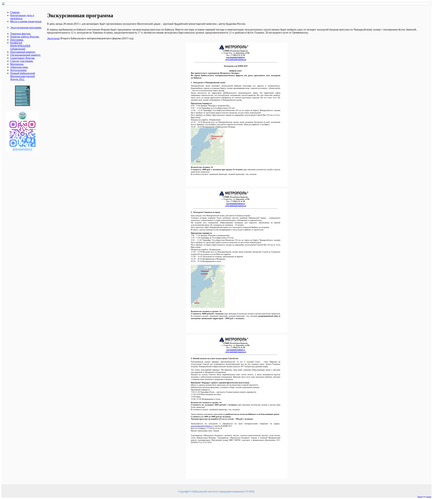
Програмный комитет (23, 51)
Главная (15, 12)
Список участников (21, 61)
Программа (17, 39)
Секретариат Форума (22, 58)
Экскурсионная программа (25, 27)
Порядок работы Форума (25, 36)
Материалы (17, 64)
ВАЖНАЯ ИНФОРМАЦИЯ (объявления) (20, 45)
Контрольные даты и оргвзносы (22, 17)
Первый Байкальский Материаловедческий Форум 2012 (22, 76)
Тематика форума (20, 33)
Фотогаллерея (18, 70)
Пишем (420, 497)
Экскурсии (53, 38)
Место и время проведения (25, 21)
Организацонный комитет (25, 54)
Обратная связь (19, 67)
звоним (428, 497)
